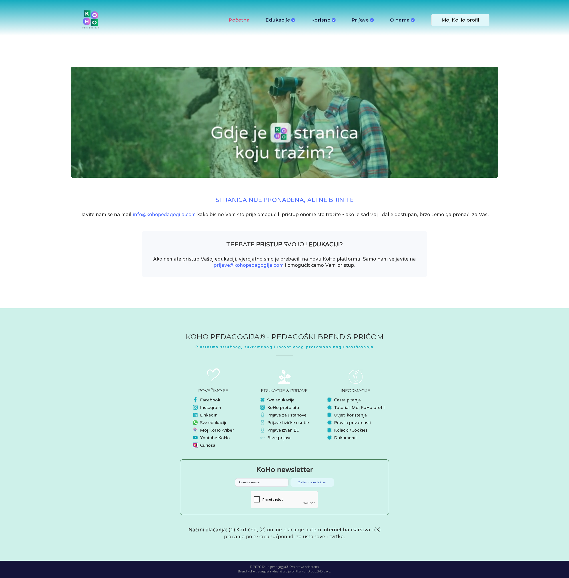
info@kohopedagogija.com (164, 214)
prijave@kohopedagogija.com (249, 265)
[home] (135, 20)
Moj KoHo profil (460, 20)
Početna (239, 20)
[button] (280, 20)
